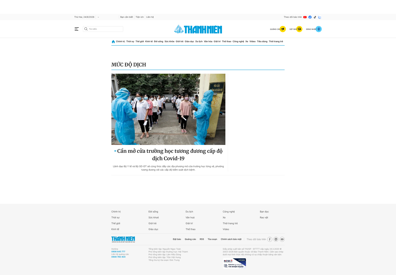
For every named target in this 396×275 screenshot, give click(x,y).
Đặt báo (177, 239)
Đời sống (158, 41)
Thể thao (226, 41)
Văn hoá (190, 217)
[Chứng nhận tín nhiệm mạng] (234, 263)
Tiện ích (140, 17)
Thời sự (130, 41)
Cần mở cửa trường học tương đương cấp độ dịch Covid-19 (169, 155)
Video (253, 41)
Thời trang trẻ (276, 41)
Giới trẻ (179, 41)
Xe (246, 41)
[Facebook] (310, 17)
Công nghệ (238, 41)
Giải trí (217, 41)
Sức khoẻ (153, 217)
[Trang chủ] (113, 41)
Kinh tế (149, 41)
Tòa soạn (212, 239)
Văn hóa (208, 41)
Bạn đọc (264, 211)
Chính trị (120, 41)
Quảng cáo (190, 239)
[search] (103, 29)
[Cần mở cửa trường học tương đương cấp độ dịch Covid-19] (168, 109)
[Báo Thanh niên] (123, 239)
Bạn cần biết (126, 17)
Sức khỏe (169, 41)
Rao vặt (264, 217)
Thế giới (140, 41)
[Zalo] (320, 17)
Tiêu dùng (262, 41)
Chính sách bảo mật (231, 239)
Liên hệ (150, 17)
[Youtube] (305, 17)
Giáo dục (189, 41)
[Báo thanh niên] (198, 29)
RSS (202, 239)
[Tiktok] (315, 17)
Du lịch (198, 41)
